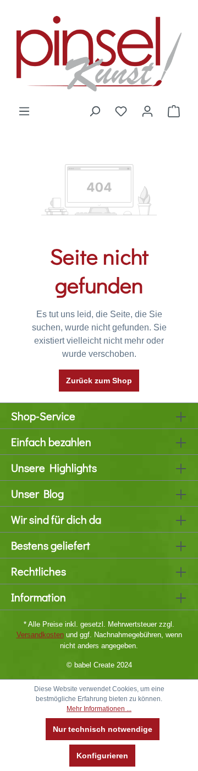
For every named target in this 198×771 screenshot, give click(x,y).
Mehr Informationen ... (99, 709)
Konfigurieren (102, 755)
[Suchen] (94, 111)
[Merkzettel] (121, 111)
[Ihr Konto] (147, 111)
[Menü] (24, 111)
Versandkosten (40, 635)
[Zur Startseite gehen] (99, 52)
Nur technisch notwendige (102, 729)
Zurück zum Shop (99, 380)
